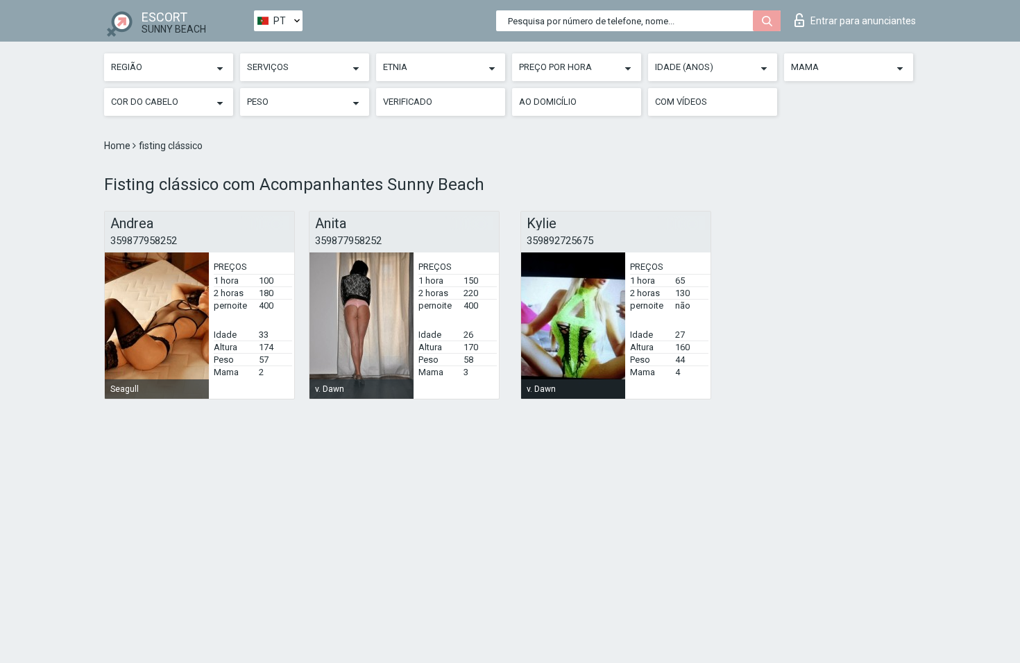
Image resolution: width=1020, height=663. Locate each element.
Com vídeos (681, 101)
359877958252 (143, 240)
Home (118, 145)
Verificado (407, 101)
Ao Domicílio (548, 101)
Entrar (863, 20)
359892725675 (560, 240)
